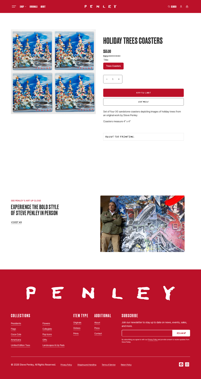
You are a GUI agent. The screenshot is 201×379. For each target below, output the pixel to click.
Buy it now (113, 102)
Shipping (105, 56)
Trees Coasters (115, 67)
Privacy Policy (153, 339)
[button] (172, 7)
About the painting (119, 137)
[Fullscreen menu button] (13, 6)
